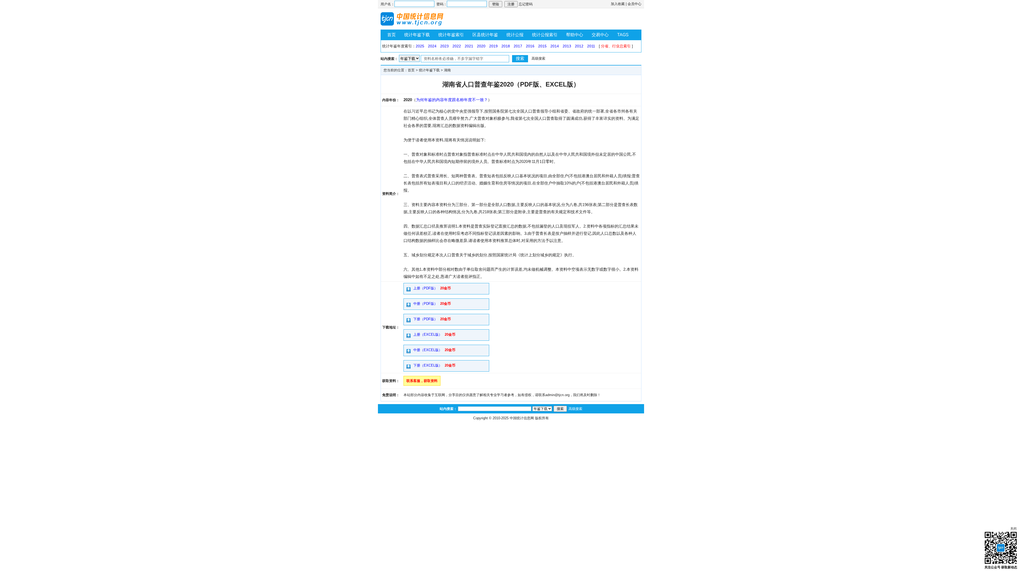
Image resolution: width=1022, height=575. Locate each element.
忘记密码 (526, 4)
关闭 (1013, 529)
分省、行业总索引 (616, 46)
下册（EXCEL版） (427, 365)
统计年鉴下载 (417, 34)
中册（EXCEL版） (427, 350)
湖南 (447, 70)
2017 (518, 46)
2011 (591, 46)
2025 (420, 46)
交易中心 (600, 34)
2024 (432, 46)
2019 (493, 46)
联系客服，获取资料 (422, 381)
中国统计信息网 (522, 418)
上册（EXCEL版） (427, 334)
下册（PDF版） (425, 319)
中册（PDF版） (425, 304)
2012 (579, 46)
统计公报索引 (545, 34)
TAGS (623, 34)
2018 (505, 46)
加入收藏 (618, 4)
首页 (391, 34)
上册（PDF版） (425, 288)
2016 (530, 46)
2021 (469, 46)
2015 (542, 46)
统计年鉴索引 (451, 34)
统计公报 (515, 34)
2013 (567, 46)
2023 (444, 46)
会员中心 (634, 4)
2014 (554, 46)
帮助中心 (574, 34)
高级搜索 (538, 58)
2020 (481, 46)
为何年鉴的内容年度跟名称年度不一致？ (452, 99)
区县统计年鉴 (485, 34)
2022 (456, 46)
